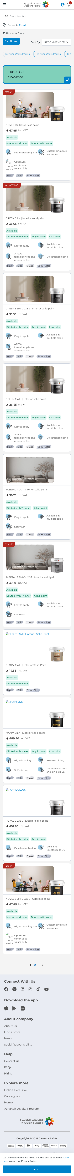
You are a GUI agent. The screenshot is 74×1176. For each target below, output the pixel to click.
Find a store (12, 1032)
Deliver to (17, 25)
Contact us (11, 1061)
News (8, 1038)
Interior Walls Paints (17, 54)
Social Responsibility (18, 1044)
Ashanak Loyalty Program (21, 1108)
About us (10, 1026)
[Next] (43, 965)
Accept (37, 1169)
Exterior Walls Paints (48, 54)
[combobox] (37, 16)
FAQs (7, 1067)
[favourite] (67, 94)
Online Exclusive (15, 1090)
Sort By (35, 42)
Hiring (8, 1073)
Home (8, 1102)
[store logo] (37, 4)
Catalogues (12, 1096)
